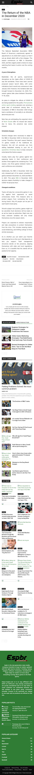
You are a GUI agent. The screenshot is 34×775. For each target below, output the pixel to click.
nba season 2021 (6, 261)
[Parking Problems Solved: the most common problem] (17, 373)
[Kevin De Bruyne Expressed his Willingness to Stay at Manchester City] (25, 544)
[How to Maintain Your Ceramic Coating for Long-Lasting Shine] (25, 508)
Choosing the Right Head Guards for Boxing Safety (25, 593)
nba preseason (19, 259)
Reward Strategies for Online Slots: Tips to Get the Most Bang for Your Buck (22, 347)
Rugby (3, 568)
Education (4, 627)
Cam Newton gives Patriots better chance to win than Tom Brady (21, 472)
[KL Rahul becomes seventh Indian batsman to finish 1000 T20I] (9, 508)
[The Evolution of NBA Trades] (6, 403)
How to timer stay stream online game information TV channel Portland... (21, 455)
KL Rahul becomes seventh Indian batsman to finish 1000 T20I (9, 516)
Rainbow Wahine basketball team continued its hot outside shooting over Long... (24, 633)
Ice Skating (4, 494)
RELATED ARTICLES (8, 322)
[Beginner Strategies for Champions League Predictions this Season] (6, 329)
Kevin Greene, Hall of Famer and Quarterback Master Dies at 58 (9, 284)
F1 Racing (20, 568)
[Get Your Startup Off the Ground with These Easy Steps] (6, 429)
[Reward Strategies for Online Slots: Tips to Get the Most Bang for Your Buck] (6, 347)
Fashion (4, 607)
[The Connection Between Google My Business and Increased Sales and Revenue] (9, 526)
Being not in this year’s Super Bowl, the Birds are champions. (8, 573)
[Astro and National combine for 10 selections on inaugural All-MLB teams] (25, 603)
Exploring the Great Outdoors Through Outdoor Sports (7, 593)
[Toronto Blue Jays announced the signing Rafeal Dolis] (6, 713)
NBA (17, 178)
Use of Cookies (24, 768)
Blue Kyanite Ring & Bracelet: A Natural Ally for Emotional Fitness (9, 611)
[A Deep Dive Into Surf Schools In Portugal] (9, 623)
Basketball (20, 494)
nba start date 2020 (16, 261)
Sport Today (20, 588)
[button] (3, 2)
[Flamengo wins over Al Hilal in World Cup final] (6, 726)
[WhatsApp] (16, 23)
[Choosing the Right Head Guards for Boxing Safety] (25, 585)
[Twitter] (8, 23)
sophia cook (5, 391)
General (4, 383)
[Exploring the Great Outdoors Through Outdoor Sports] (9, 585)
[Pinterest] (12, 23)
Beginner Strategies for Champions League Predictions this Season (20, 329)
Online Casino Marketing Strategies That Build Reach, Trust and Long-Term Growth (22, 338)
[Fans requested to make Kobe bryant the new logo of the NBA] (25, 490)
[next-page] (6, 353)
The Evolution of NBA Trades (21, 401)
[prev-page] (3, 353)
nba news (12, 259)
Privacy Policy (18, 769)
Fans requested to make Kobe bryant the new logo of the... (24, 498)
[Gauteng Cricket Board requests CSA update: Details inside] (6, 718)
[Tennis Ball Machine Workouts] (25, 526)
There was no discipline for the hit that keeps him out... (9, 498)
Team (30, 769)
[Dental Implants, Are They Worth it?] (9, 544)
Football (20, 548)
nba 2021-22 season (11, 256)
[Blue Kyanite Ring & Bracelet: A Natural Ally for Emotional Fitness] (9, 603)
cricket (3, 512)
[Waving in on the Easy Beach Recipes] (6, 464)
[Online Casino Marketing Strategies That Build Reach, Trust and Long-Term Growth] (6, 338)
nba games (5, 259)
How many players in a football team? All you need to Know (25, 284)
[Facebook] (3, 23)
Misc (8, 6)
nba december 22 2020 (23, 256)
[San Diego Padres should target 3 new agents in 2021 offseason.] (6, 412)
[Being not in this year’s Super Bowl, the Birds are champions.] (9, 564)
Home (3, 6)
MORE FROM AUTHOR (22, 322)
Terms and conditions (7, 769)
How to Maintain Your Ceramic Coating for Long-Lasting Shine (24, 516)
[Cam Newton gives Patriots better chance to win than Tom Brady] (6, 473)
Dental (3, 548)
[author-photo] (17, 301)
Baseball (20, 607)
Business (4, 530)
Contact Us (7, 768)
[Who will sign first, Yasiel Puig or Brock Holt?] (6, 439)
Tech (19, 512)
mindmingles (6, 19)
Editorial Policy (15, 768)
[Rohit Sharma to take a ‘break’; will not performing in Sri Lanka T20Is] (6, 447)
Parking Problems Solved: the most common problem (16, 387)
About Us (25, 769)
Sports (3, 588)
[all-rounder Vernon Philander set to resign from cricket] (6, 421)
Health (19, 530)
